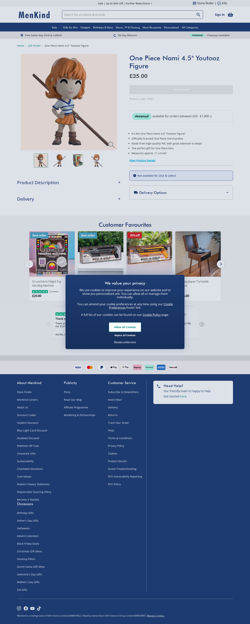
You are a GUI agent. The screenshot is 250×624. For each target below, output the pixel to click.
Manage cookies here (125, 342)
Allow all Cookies (125, 327)
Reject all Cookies (125, 335)
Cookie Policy (152, 315)
